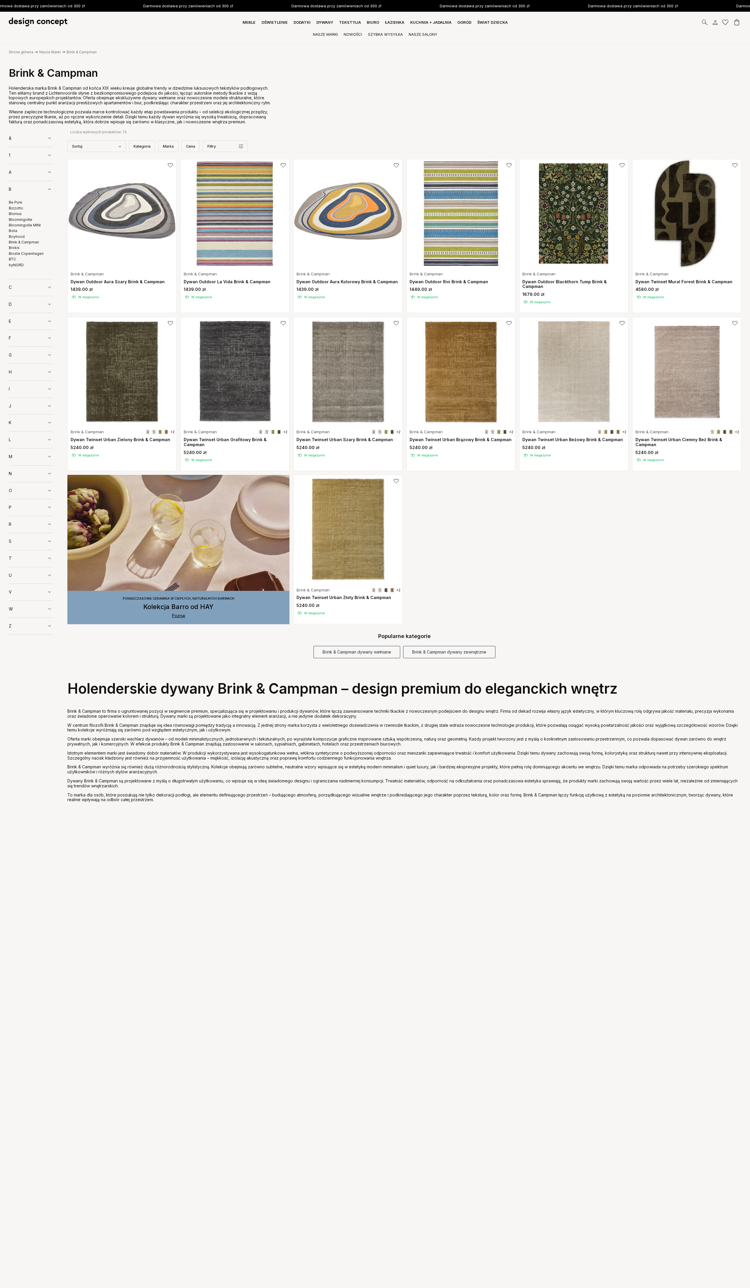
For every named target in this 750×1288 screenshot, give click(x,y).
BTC (12, 259)
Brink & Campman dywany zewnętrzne (449, 651)
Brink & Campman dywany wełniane (357, 651)
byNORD (16, 265)
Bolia (13, 231)
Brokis (14, 248)
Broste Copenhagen (26, 253)
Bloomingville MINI (25, 225)
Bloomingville (20, 219)
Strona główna (21, 52)
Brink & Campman (82, 52)
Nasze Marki (325, 34)
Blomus (15, 213)
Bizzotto (16, 208)
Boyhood (17, 236)
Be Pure (15, 202)
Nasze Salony (423, 34)
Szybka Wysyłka (385, 34)
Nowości (353, 34)
